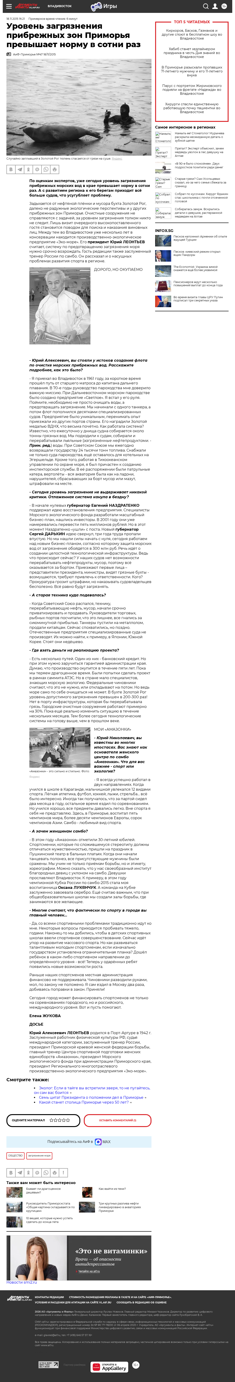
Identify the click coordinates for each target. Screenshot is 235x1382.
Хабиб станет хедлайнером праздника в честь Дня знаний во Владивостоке (192, 53)
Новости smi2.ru (21, 1282)
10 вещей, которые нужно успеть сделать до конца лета (49, 1220)
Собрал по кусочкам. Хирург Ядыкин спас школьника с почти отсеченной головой (201, 197)
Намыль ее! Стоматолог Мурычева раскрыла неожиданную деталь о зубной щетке (199, 137)
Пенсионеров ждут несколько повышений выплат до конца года (198, 283)
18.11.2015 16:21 (15, 18)
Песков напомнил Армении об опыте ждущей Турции (200, 238)
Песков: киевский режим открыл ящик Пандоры (197, 253)
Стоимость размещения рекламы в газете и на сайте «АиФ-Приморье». (120, 1297)
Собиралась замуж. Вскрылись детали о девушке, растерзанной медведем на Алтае (198, 212)
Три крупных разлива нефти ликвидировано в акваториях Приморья (120, 1207)
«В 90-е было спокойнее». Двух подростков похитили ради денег (199, 165)
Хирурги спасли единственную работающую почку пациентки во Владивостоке (191, 108)
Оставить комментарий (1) (117, 1120)
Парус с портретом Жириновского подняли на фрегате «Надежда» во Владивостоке (192, 90)
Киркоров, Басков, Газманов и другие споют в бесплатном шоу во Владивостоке (192, 34)
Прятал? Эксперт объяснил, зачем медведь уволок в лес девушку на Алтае (199, 152)
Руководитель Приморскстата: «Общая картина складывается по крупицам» (50, 1207)
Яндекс (117, 158)
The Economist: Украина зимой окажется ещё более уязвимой (195, 268)
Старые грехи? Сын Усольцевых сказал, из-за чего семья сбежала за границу (200, 182)
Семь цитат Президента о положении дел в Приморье (91, 1097)
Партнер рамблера (74, 1364)
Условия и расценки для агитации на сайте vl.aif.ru (73, 1302)
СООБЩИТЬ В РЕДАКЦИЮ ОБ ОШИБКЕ (142, 1302)
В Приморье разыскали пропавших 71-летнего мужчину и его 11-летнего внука (192, 71)
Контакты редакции (49, 1297)
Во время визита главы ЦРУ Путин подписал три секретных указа (198, 299)
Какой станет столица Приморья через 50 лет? (84, 1102)
